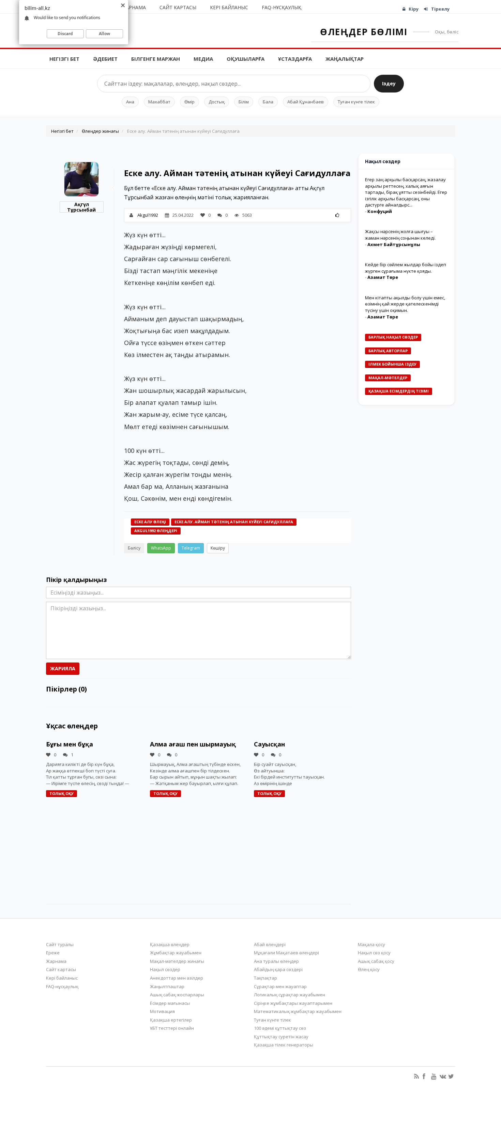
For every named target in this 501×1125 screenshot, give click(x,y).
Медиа (203, 58)
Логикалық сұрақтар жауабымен (289, 995)
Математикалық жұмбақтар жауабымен (297, 1011)
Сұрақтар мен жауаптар (280, 986)
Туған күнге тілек (356, 102)
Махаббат (159, 102)
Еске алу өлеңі (150, 521)
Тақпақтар (265, 978)
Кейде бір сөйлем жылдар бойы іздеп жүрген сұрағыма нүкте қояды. (405, 267)
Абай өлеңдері (270, 944)
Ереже (53, 953)
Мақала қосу (371, 944)
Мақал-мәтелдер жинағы (177, 961)
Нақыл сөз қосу (374, 953)
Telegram (191, 548)
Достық (217, 102)
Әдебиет (105, 58)
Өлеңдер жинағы (100, 131)
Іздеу (389, 83)
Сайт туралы (60, 944)
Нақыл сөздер (165, 969)
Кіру (414, 9)
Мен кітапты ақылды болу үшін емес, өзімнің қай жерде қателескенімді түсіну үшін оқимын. (405, 304)
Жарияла (62, 668)
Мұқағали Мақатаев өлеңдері (286, 953)
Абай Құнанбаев (305, 102)
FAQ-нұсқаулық (281, 7)
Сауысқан (269, 744)
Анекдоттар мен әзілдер (176, 978)
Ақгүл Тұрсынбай (81, 207)
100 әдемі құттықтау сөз (280, 1028)
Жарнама (134, 7)
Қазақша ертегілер (171, 1020)
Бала (268, 102)
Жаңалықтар (344, 58)
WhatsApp (161, 548)
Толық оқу (61, 793)
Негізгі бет (64, 58)
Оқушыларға (245, 58)
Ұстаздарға (295, 58)
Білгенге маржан (155, 58)
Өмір (189, 102)
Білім (244, 102)
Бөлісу (134, 548)
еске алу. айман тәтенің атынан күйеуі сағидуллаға (233, 521)
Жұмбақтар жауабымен (175, 953)
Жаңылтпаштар (167, 986)
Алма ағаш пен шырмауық (193, 744)
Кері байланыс (229, 7)
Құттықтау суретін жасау (281, 1037)
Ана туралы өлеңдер (276, 961)
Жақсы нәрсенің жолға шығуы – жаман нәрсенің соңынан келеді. (400, 234)
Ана (130, 102)
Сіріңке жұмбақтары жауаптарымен (293, 1003)
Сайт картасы (178, 7)
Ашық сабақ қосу (376, 961)
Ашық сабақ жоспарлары (177, 995)
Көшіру (218, 548)
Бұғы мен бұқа (69, 744)
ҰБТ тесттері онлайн (172, 1028)
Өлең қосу (369, 969)
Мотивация (162, 1011)
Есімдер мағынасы (170, 1003)
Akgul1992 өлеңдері (155, 530)
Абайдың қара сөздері (278, 969)
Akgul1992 (147, 215)
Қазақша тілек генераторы (283, 1045)
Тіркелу (440, 9)
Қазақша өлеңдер (169, 944)
